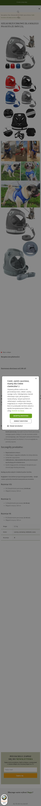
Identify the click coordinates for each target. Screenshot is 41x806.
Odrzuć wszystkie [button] (21, 421)
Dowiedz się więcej (18, 411)
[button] (15, 426)
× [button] (36, 378)
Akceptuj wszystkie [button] (20, 416)
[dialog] (20, 403)
